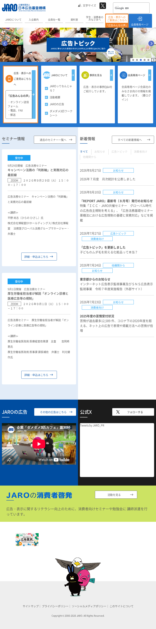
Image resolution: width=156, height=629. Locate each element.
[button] (133, 60)
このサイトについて (122, 606)
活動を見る (114, 495)
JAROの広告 (57, 104)
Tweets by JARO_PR (92, 425)
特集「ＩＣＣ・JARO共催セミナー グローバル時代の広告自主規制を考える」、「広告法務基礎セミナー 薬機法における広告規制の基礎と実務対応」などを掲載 (118, 210)
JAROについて (13, 19)
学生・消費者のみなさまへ (94, 18)
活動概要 (55, 97)
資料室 (74, 19)
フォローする (135, 412)
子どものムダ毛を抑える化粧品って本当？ (109, 249)
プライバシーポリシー (55, 606)
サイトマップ (31, 606)
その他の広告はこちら (53, 412)
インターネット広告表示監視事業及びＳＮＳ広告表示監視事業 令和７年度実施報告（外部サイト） (116, 284)
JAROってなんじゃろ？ (61, 88)
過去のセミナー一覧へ (53, 140)
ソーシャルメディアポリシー (89, 606)
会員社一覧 (54, 19)
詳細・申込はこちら (36, 256)
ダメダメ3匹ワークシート (61, 113)
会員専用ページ (139, 24)
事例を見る (96, 75)
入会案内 (34, 19)
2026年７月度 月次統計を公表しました (107, 179)
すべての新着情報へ (130, 140)
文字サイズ (89, 5)
